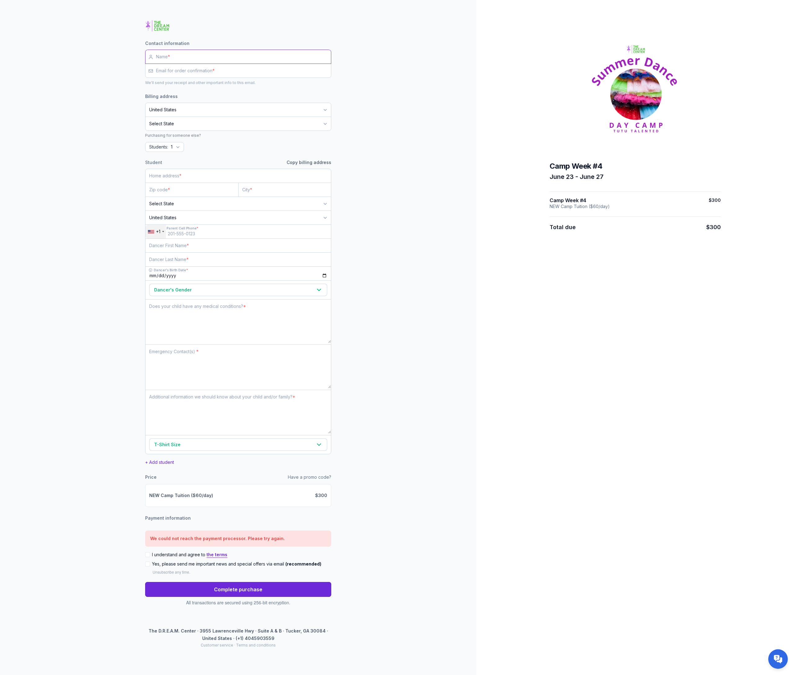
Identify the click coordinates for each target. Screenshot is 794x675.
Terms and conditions (256, 645)
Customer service (217, 645)
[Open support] (778, 659)
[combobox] (155, 231)
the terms (217, 554)
